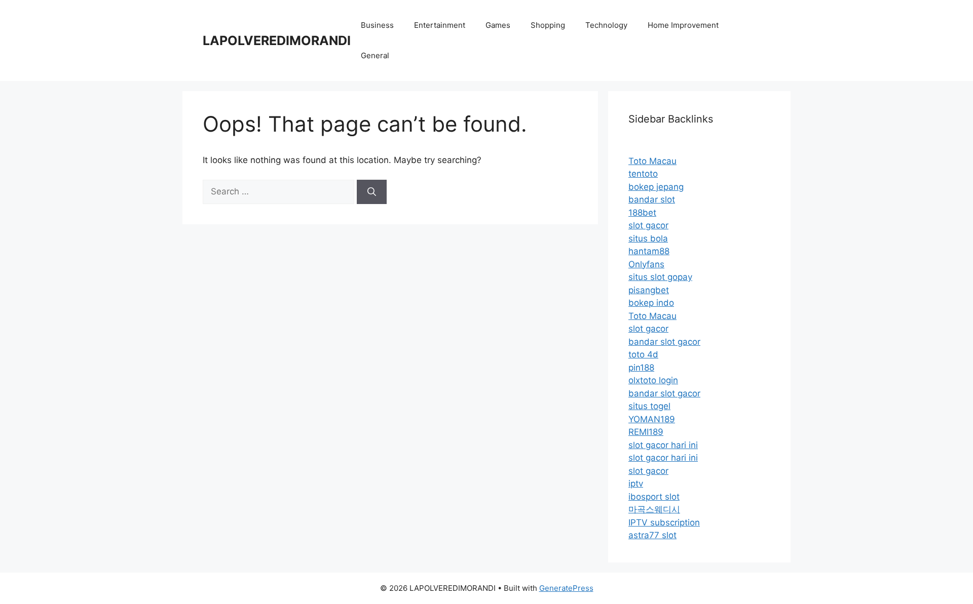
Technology (606, 25)
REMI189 (645, 432)
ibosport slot (654, 497)
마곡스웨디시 (654, 509)
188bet (642, 213)
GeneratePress (566, 588)
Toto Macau (652, 161)
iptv (635, 483)
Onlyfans (646, 264)
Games (497, 25)
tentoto (643, 174)
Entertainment (439, 25)
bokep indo (651, 303)
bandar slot (651, 199)
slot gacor (648, 225)
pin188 (641, 368)
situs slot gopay (660, 277)
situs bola (648, 238)
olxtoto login (653, 380)
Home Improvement (683, 25)
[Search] (372, 192)
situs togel (649, 406)
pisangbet (648, 290)
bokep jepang (656, 187)
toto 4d (643, 354)
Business (377, 25)
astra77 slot (652, 535)
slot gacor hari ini (663, 445)
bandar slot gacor (664, 342)
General (375, 55)
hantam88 (648, 251)
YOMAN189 (651, 419)
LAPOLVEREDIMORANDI (277, 40)
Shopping (548, 25)
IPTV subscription (664, 522)
